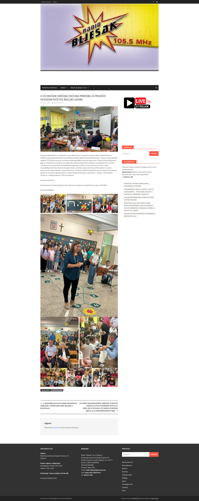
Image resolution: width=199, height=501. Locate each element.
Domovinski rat (127, 462)
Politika (125, 472)
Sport (124, 481)
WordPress (136, 498)
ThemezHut (155, 498)
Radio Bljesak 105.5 (78, 88)
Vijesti (54, 2)
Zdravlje (125, 487)
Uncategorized (57, 390)
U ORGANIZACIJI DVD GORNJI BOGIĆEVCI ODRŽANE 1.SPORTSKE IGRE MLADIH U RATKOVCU (58, 406)
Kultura (124, 468)
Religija (124, 478)
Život (124, 490)
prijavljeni (56, 427)
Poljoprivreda (127, 475)
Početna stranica (46, 2)
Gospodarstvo (127, 465)
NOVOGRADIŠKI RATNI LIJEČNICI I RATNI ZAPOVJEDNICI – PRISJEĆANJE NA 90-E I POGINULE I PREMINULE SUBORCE (138, 191)
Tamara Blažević (59, 103)
